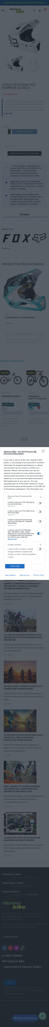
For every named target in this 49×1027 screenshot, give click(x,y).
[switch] (39, 503)
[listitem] (24, 497)
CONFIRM (14, 566)
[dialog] (24, 513)
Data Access (24, 575)
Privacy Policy (38, 575)
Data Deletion (10, 575)
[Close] (44, 452)
